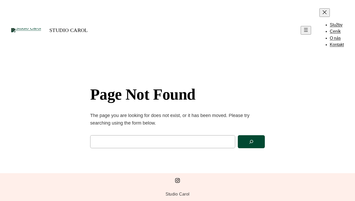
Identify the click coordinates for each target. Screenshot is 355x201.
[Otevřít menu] (306, 30)
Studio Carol (68, 30)
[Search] (251, 141)
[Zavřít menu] (324, 12)
